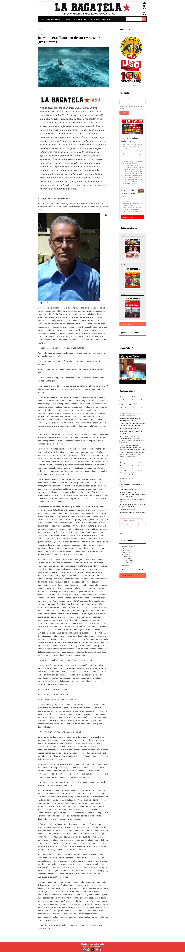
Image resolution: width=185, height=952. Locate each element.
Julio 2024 (125, 550)
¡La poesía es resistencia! (127, 460)
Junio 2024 (125, 553)
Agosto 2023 (125, 563)
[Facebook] (84, 949)
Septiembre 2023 (127, 561)
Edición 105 (124, 235)
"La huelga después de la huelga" (129, 489)
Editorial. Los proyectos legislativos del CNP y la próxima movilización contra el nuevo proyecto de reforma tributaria (131, 473)
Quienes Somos (53, 19)
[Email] (96, 949)
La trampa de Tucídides (126, 478)
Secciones (94, 19)
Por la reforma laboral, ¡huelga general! (130, 139)
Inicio (42, 19)
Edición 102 (124, 294)
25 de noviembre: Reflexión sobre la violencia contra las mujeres (130, 419)
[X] (92, 949)
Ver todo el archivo (126, 575)
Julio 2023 (125, 565)
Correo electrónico (125, 99)
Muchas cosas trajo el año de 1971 (129, 428)
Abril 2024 (125, 557)
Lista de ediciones (79, 19)
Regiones (105, 19)
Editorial (66, 19)
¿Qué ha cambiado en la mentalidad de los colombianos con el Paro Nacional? (132, 424)
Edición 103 (124, 265)
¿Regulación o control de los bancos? (130, 400)
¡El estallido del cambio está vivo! (128, 191)
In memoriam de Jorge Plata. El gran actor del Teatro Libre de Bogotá (132, 505)
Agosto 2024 (125, 548)
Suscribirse (124, 113)
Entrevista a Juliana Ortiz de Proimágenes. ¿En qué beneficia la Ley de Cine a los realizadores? (132, 494)
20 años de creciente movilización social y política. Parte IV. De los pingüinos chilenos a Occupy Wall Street (132, 455)
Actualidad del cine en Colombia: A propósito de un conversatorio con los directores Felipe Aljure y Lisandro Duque (132, 447)
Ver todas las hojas (127, 217)
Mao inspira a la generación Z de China (131, 463)
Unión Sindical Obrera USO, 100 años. (131, 86)
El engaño (122, 481)
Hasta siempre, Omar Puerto (127, 509)
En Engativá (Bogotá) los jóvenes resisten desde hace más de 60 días (131, 414)
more (121, 533)
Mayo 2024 (125, 555)
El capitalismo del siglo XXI (127, 397)
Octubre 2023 (126, 559)
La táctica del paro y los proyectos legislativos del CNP (129, 404)
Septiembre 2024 (127, 546)
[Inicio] (92, 9)
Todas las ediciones (127, 324)
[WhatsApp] (88, 949)
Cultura (41, 29)
